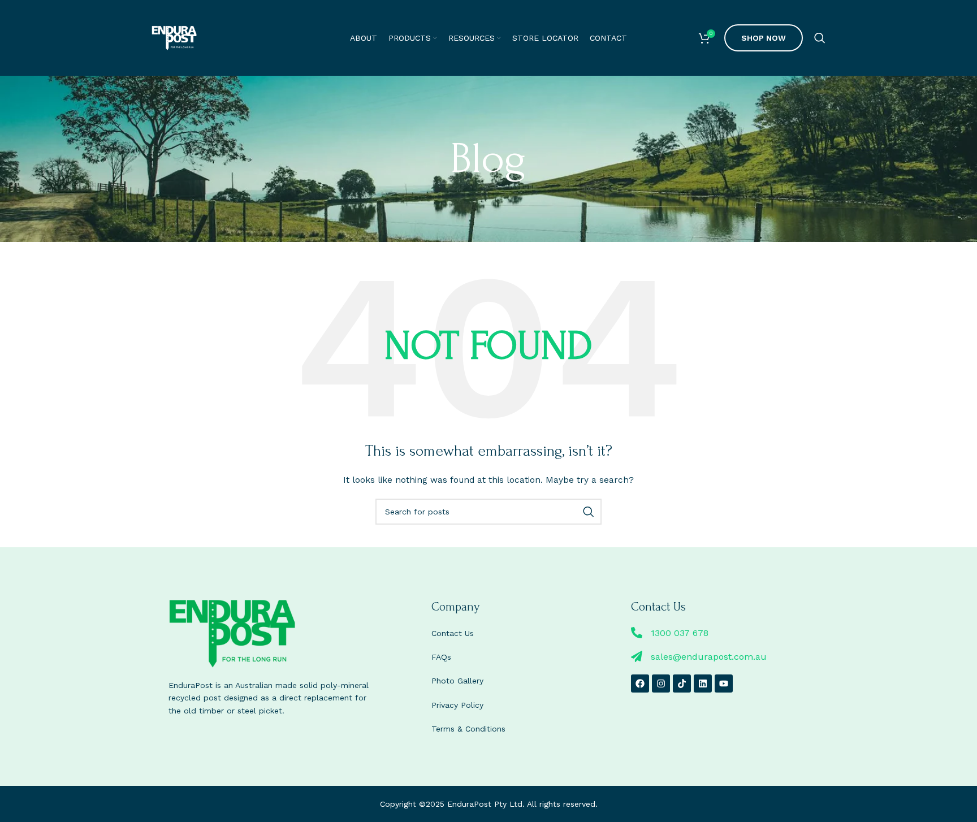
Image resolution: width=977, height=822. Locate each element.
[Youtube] (724, 683)
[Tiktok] (682, 683)
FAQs (441, 656)
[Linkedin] (703, 683)
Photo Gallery (457, 680)
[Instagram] (661, 683)
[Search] (820, 38)
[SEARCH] (589, 512)
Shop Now (763, 37)
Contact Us (452, 633)
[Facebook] (640, 683)
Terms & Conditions (468, 728)
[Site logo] (174, 37)
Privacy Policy (457, 704)
